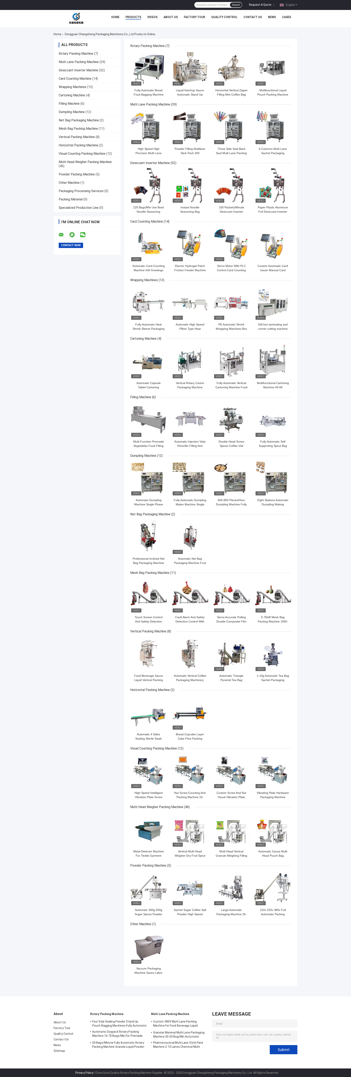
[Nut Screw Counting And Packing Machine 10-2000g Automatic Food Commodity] (190, 771)
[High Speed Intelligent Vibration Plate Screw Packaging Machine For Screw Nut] (148, 771)
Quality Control (224, 17)
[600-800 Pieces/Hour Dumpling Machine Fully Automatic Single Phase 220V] (231, 478)
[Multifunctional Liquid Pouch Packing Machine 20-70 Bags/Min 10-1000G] (273, 68)
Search (236, 4)
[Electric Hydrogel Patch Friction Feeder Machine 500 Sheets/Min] (190, 244)
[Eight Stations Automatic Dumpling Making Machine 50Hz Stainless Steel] (273, 478)
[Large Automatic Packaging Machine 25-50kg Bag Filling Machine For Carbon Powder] (231, 888)
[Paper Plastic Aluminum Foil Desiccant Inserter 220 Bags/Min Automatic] (273, 185)
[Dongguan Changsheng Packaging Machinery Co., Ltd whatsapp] (74, 235)
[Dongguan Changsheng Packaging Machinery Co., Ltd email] (64, 235)
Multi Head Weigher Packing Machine (85, 162)
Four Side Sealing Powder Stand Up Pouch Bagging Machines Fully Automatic (119, 1023)
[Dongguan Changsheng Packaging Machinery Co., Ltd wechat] (85, 235)
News (272, 17)
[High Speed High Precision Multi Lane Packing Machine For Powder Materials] (148, 127)
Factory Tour (194, 17)
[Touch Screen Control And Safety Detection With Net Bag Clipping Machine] (148, 595)
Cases (286, 17)
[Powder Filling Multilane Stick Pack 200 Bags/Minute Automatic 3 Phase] (190, 127)
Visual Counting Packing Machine (82, 154)
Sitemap (59, 1050)
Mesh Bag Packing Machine (78, 129)
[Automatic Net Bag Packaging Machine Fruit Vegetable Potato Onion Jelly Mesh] (190, 536)
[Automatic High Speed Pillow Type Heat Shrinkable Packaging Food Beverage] (190, 302)
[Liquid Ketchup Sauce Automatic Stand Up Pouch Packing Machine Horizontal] (190, 68)
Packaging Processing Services (81, 191)
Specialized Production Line (79, 208)
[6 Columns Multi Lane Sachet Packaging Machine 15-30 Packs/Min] (273, 127)
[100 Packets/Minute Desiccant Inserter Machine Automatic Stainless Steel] (231, 185)
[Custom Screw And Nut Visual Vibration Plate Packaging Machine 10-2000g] (231, 771)
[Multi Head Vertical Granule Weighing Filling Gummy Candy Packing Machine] (231, 829)
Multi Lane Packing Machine (79, 62)
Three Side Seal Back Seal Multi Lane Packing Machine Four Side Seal (231, 153)
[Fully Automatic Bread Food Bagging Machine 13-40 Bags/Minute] (148, 68)
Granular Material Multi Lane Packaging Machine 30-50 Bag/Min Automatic (179, 1034)
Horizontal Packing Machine (78, 145)
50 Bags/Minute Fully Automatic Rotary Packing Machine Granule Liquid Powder (118, 1044)
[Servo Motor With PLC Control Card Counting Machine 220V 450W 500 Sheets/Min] (231, 244)
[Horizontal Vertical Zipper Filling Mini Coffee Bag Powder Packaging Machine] (231, 68)
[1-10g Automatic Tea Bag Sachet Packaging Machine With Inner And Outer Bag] (273, 653)
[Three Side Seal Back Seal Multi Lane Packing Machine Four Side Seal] (231, 127)
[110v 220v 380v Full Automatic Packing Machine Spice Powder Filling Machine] (273, 888)
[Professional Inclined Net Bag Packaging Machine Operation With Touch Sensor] (148, 536)
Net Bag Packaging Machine (79, 120)
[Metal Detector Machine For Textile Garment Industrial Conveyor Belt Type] (148, 829)
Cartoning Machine (72, 95)
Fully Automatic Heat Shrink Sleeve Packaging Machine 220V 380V (149, 329)
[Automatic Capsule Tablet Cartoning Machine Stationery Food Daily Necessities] (148, 361)
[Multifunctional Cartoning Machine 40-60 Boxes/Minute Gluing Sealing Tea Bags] (273, 361)
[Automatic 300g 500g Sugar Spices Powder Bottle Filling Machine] (148, 888)
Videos (152, 17)
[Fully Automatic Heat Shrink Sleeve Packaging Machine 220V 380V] (148, 302)
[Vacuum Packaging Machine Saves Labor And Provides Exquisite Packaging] (148, 946)
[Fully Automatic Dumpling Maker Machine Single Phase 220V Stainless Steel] (190, 478)
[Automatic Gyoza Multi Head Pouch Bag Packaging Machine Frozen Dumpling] (273, 829)
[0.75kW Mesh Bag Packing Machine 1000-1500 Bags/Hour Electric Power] (273, 595)
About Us (171, 17)
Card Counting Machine (75, 79)
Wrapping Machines (72, 87)
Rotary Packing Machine (76, 53)
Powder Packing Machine (77, 174)
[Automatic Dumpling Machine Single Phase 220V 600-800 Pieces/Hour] (148, 478)
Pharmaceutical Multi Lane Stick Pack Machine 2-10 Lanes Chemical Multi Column (178, 1045)
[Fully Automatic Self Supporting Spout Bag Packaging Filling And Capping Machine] (273, 419)
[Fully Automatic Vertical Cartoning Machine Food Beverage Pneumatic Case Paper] (231, 361)
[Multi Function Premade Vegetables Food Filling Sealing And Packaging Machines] (148, 419)
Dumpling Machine (72, 112)
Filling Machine (69, 104)
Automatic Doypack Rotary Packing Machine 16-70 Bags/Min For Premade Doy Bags (117, 1034)
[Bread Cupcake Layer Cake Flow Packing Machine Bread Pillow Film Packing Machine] (190, 712)
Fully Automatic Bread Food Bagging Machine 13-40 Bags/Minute (149, 94)
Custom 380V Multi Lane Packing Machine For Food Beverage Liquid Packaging (175, 1024)
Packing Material (71, 199)
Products (133, 17)
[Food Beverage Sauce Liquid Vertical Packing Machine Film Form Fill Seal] (148, 653)
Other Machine (69, 183)
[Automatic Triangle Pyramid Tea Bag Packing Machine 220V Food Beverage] (231, 653)
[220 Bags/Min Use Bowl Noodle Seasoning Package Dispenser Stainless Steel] (148, 185)
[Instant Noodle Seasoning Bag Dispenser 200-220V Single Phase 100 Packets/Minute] (190, 185)
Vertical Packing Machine (77, 137)
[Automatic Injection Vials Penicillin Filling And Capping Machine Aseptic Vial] (190, 419)
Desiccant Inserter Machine (78, 70)
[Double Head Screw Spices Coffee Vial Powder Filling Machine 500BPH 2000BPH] (231, 419)
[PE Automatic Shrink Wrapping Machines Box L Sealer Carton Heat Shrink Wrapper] (231, 302)
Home (115, 17)
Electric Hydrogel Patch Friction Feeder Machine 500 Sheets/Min (190, 270)
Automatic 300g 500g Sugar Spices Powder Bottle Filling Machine (148, 914)
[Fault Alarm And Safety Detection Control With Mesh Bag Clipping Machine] (190, 595)
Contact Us (253, 17)
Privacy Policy (84, 1072)
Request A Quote (260, 4)
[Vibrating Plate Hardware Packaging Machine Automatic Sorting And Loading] (273, 771)
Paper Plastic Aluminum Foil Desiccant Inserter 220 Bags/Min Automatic (272, 212)
